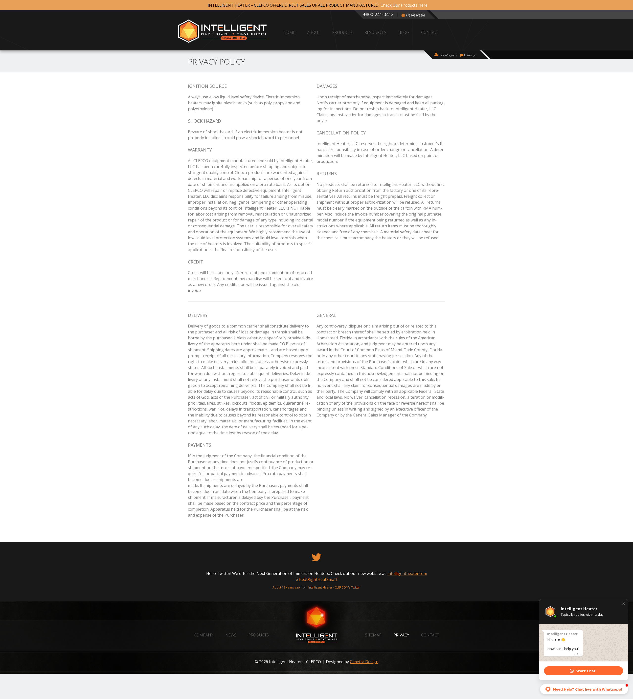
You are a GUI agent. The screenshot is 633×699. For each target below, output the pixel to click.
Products (342, 32)
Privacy (401, 635)
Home (289, 32)
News (230, 635)
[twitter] (413, 16)
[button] (623, 603)
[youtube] (423, 16)
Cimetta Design (364, 661)
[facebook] (408, 16)
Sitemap (373, 635)
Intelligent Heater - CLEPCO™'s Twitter (377, 581)
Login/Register (448, 55)
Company (203, 635)
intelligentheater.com (198, 573)
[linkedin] (418, 16)
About (313, 32)
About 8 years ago (329, 581)
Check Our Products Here (404, 5)
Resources (375, 32)
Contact (430, 32)
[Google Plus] (403, 16)
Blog (403, 32)
